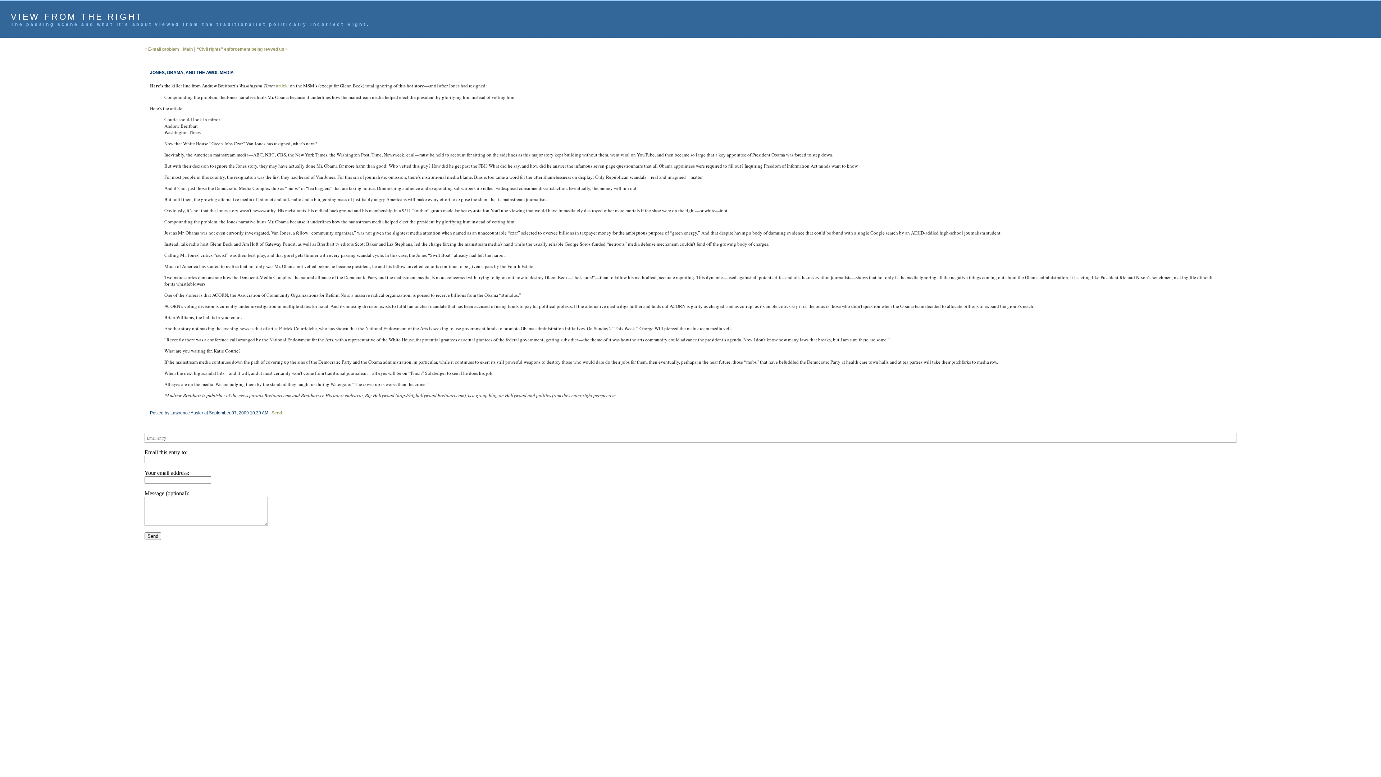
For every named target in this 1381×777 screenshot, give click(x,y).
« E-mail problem (162, 49)
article (282, 85)
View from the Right (77, 17)
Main (188, 49)
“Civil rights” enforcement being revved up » (242, 49)
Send (277, 412)
